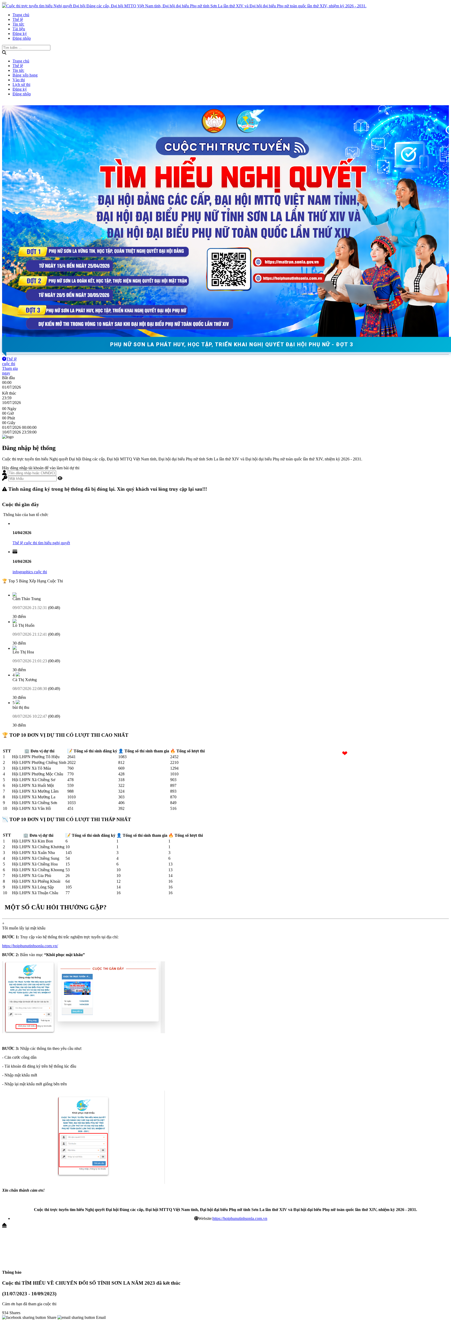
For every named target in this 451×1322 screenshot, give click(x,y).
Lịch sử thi (21, 84)
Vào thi (19, 80)
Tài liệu (19, 29)
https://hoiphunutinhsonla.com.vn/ (30, 946)
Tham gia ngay (10, 370)
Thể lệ (18, 19)
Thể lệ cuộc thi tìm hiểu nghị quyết (41, 543)
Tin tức (18, 24)
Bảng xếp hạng (25, 75)
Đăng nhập (22, 38)
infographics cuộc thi (30, 572)
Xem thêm (10, 585)
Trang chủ (21, 15)
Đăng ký (20, 33)
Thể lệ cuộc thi (9, 361)
